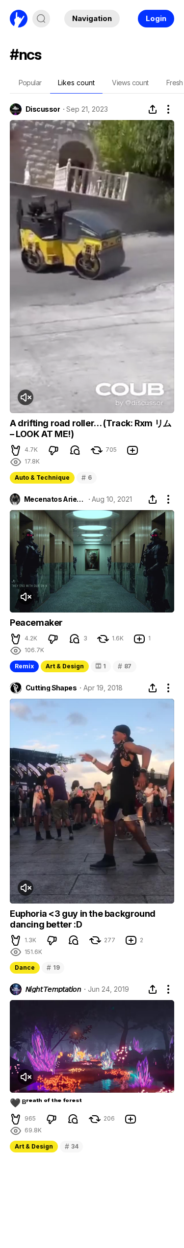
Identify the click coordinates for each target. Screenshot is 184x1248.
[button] (16, 450)
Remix (24, 666)
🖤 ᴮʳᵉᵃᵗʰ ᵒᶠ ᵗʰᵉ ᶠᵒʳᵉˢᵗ (45, 1103)
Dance (25, 967)
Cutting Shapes (51, 688)
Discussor (43, 109)
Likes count (76, 82)
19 (53, 967)
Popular (30, 82)
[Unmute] (25, 397)
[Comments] (75, 450)
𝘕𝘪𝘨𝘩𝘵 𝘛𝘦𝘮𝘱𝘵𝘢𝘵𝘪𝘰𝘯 (53, 989)
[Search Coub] (41, 18)
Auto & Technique (42, 477)
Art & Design (65, 666)
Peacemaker (36, 622)
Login (156, 18)
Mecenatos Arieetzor (54, 499)
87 (124, 666)
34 (71, 1146)
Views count (130, 82)
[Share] (152, 109)
